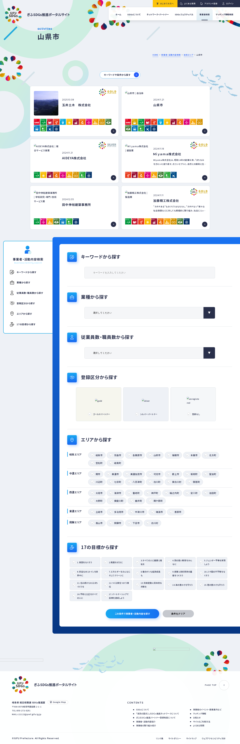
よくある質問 (198, 725)
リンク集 (159, 738)
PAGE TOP (211, 685)
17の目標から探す (26, 324)
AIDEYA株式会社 (74, 158)
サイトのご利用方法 (201, 721)
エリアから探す (24, 313)
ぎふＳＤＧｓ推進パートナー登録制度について (156, 717)
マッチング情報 (199, 713)
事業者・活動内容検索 (171, 54)
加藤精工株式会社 (166, 200)
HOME (155, 54)
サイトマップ (191, 738)
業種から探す (23, 282)
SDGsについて (142, 709)
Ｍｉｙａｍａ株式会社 (167, 154)
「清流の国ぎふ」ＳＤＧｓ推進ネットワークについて (157, 713)
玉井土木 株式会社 (76, 105)
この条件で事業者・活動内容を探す (132, 613)
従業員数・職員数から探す (30, 293)
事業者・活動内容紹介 (146, 721)
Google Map (59, 702)
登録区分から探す (26, 303)
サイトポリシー (174, 738)
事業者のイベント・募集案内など (207, 709)
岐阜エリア (188, 54)
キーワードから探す (26, 272)
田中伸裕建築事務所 (76, 204)
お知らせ (197, 717)
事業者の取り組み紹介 (146, 725)
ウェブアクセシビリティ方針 (213, 738)
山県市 (158, 105)
